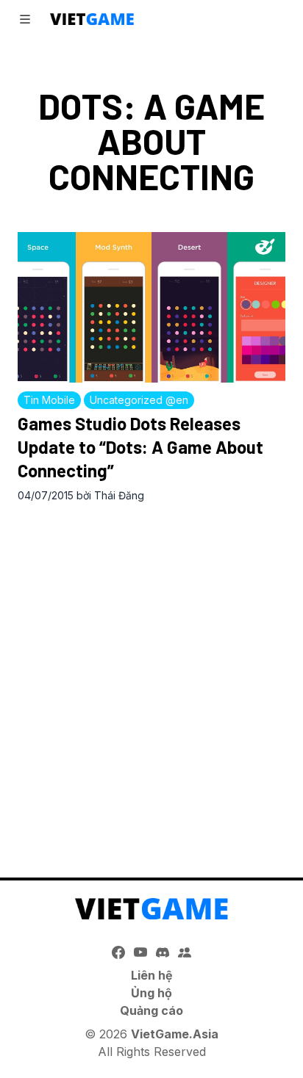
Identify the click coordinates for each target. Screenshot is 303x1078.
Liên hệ (152, 975)
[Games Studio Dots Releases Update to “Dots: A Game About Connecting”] (151, 307)
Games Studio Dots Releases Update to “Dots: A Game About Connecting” (140, 447)
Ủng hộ (151, 992)
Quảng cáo (151, 1010)
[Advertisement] (151, 675)
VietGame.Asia (174, 1034)
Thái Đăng (119, 495)
